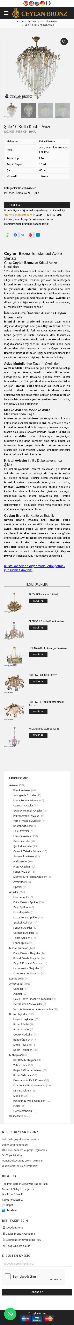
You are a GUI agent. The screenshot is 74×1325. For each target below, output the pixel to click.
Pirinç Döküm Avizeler (26, 815)
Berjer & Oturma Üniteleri (27, 1070)
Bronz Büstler (21, 1024)
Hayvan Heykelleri (23, 1019)
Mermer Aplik (21, 897)
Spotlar (17, 886)
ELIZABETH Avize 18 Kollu (44, 594)
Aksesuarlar (16, 983)
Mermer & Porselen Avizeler (29, 876)
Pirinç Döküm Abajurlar (26, 953)
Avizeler (13, 785)
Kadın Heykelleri (22, 1049)
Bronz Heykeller (18, 1014)
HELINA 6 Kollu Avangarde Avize (48, 648)
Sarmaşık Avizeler (24, 856)
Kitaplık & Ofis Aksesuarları (29, 1085)
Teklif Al (15, 205)
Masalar (18, 1095)
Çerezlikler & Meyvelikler (27, 1004)
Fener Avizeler (21, 871)
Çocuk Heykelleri (23, 1034)
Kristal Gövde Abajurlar (26, 958)
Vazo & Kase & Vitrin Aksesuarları (33, 1009)
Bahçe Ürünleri (21, 1039)
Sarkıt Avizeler (21, 841)
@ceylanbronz (14, 1227)
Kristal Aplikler (21, 912)
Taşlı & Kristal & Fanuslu (27, 963)
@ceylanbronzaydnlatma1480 (23, 1239)
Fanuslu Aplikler (22, 927)
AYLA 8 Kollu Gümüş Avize (44, 728)
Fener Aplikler (21, 942)
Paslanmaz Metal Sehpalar (29, 1100)
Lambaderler (16, 978)
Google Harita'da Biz (18, 1245)
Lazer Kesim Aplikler (25, 917)
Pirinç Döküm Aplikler (25, 902)
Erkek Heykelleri (22, 1044)
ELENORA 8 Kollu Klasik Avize (46, 621)
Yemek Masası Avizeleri (27, 820)
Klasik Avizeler (21, 790)
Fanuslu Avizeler (22, 836)
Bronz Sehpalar (22, 1075)
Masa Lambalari (18, 948)
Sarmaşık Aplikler (23, 932)
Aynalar (17, 993)
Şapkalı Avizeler (22, 846)
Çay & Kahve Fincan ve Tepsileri (32, 998)
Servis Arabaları (22, 1110)
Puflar (16, 1105)
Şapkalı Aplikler (22, 922)
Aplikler (13, 892)
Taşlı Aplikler (21, 907)
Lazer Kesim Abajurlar (26, 968)
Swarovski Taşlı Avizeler (27, 810)
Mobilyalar (15, 1054)
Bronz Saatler (21, 1029)
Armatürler (19, 881)
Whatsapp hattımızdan (21, 214)
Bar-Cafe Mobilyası (24, 1060)
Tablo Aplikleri (21, 937)
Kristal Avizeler (27, 188)
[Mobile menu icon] (6, 13)
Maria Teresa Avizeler (26, 800)
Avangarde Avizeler (24, 795)
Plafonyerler (20, 861)
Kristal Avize (23, 192)
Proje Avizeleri (21, 866)
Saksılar (18, 988)
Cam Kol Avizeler (23, 805)
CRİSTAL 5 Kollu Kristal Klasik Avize (46, 703)
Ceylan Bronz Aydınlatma (20, 1233)
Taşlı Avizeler (21, 831)
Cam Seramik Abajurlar (26, 973)
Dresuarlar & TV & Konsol (28, 1080)
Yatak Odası (20, 1065)
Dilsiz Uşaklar (21, 1090)
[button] (10, 1314)
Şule (36, 192)
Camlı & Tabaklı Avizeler (27, 851)
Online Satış (16, 1116)
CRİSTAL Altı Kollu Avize (43, 675)
